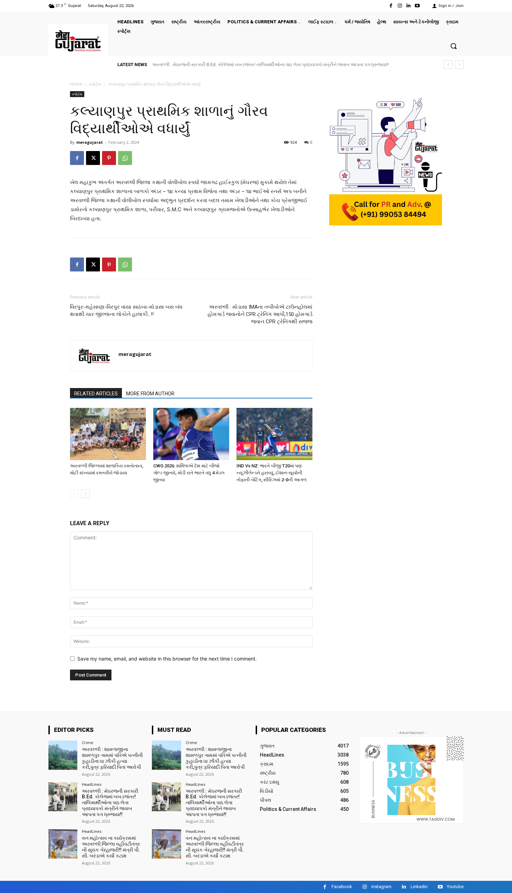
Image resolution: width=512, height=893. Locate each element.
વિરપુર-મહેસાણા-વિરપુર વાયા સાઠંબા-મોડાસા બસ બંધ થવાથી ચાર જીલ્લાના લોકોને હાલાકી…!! (126, 310)
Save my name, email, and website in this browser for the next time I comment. (167, 659)
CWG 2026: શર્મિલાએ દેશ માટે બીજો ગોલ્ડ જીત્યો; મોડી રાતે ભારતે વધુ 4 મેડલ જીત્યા (189, 472)
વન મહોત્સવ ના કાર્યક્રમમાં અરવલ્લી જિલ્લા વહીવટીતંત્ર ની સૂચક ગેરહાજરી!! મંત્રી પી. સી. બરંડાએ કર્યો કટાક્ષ (111, 846)
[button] (453, 46)
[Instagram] (399, 5)
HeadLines (91, 784)
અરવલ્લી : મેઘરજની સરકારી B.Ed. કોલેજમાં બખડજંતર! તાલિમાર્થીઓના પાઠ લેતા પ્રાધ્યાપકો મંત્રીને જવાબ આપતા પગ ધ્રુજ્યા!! (270, 64)
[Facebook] (391, 5)
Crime (87, 742)
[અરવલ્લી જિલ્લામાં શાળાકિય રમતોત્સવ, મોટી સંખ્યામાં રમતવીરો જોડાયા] (108, 434)
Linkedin (419, 886)
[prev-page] (74, 493)
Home (76, 84)
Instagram (381, 886)
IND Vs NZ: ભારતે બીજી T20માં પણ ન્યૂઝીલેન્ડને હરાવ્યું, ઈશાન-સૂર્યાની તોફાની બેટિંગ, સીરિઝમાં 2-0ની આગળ (271, 472)
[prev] (448, 64)
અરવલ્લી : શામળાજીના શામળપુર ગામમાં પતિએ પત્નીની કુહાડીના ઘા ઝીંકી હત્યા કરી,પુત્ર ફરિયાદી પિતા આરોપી (112, 757)
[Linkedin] (408, 5)
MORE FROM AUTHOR (150, 393)
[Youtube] (417, 5)
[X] (93, 158)
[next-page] (85, 493)
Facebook (342, 886)
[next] (459, 64)
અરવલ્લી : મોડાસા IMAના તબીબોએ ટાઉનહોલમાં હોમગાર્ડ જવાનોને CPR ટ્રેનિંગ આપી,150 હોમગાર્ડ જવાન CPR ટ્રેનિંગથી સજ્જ (260, 314)
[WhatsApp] (125, 158)
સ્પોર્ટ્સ (95, 84)
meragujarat (89, 142)
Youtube (455, 886)
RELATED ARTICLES (96, 393)
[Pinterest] (109, 158)
